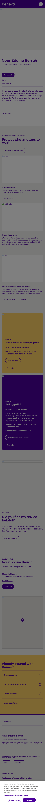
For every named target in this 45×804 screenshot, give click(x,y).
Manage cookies (14, 800)
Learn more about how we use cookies (16, 795)
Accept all (29, 800)
